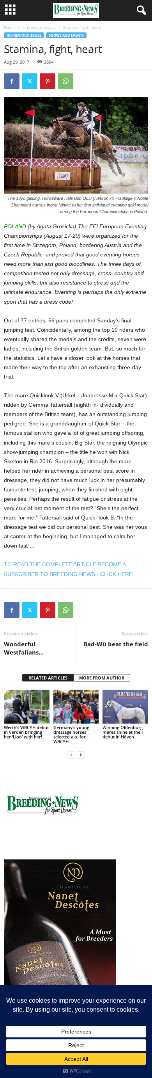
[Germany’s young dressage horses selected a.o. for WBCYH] (76, 707)
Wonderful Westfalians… (24, 648)
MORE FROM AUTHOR (101, 678)
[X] (29, 81)
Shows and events (66, 35)
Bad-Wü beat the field (115, 644)
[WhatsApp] (65, 81)
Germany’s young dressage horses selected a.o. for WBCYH (71, 734)
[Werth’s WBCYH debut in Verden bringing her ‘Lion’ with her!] (26, 707)
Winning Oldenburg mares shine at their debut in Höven (123, 732)
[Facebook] (11, 81)
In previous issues (39, 27)
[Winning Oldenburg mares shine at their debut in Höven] (125, 707)
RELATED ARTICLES (47, 678)
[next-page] (81, 755)
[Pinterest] (47, 81)
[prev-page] (71, 755)
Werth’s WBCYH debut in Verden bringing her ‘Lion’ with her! (26, 732)
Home (9, 27)
